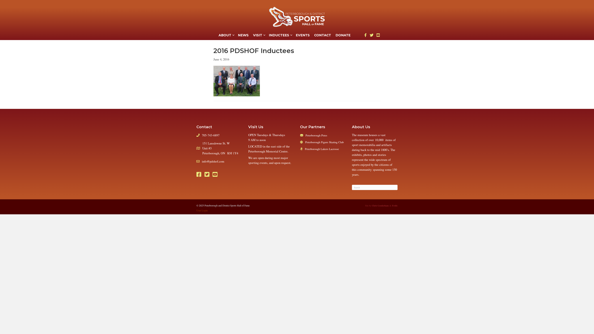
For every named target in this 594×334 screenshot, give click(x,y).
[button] (233, 35)
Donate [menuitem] (343, 35)
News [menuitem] (243, 35)
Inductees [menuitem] (279, 35)
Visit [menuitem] (257, 35)
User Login (202, 210)
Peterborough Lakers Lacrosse (322, 149)
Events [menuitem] (303, 35)
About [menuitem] (225, 35)
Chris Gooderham (380, 205)
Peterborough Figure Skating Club (324, 142)
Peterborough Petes (316, 135)
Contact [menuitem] (322, 35)
